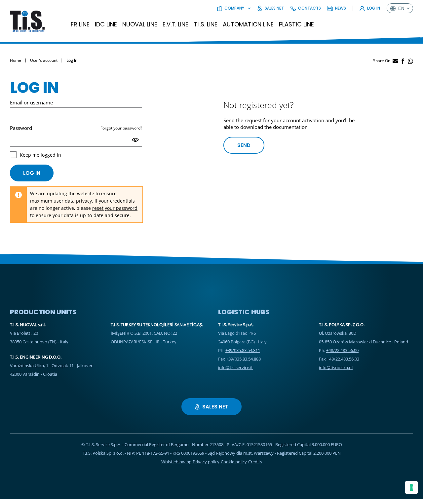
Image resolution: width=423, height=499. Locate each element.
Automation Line (248, 24)
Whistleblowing (176, 462)
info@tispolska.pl (336, 367)
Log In (373, 8)
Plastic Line (296, 24)
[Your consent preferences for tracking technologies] (411, 487)
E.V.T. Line (175, 24)
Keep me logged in (40, 155)
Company (234, 8)
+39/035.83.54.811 (242, 350)
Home (15, 60)
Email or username (31, 102)
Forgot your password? (121, 128)
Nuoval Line (139, 24)
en (401, 8)
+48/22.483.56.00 (342, 350)
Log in (31, 173)
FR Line (80, 24)
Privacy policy (206, 462)
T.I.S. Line (205, 24)
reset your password (114, 208)
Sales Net (274, 8)
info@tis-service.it (235, 367)
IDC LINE (106, 24)
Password (21, 128)
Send (243, 145)
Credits (255, 462)
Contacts (309, 8)
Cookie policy (234, 462)
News (340, 8)
